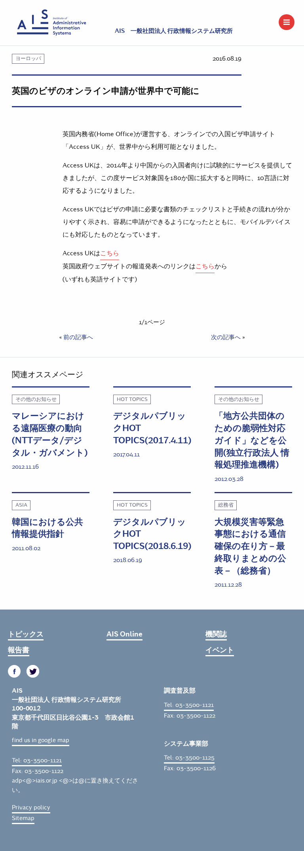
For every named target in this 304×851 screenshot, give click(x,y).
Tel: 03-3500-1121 (37, 760)
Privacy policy (31, 807)
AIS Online (124, 634)
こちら (109, 253)
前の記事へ (78, 337)
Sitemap (23, 818)
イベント (219, 650)
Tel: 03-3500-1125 (189, 757)
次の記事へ (226, 337)
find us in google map (40, 740)
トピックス (26, 634)
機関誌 (216, 634)
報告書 (18, 650)
